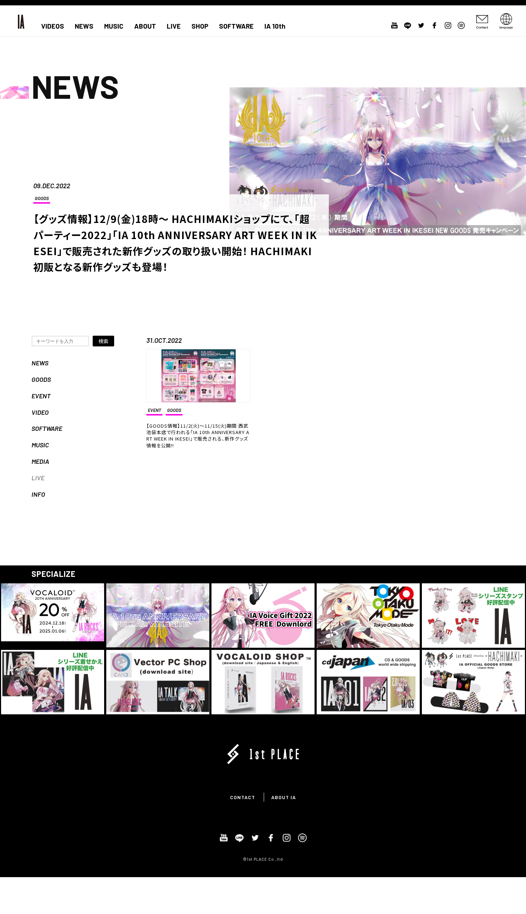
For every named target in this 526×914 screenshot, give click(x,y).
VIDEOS (52, 26)
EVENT (40, 396)
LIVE (174, 26)
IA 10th (275, 26)
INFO (38, 494)
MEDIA (40, 461)
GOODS (42, 198)
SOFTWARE (236, 26)
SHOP (199, 26)
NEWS (84, 26)
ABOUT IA (283, 797)
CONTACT (242, 797)
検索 (103, 341)
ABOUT (145, 26)
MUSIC (113, 26)
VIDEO (40, 412)
